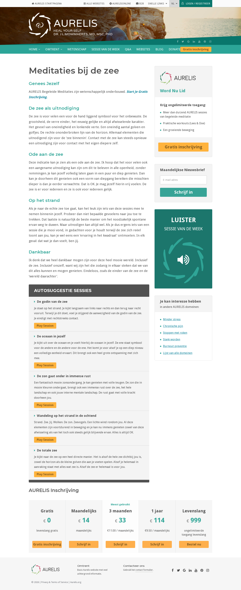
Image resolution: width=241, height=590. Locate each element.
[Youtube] (199, 41)
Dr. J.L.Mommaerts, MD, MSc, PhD (83, 34)
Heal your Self (67, 31)
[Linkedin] (194, 41)
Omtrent (52, 49)
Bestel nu (194, 544)
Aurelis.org (75, 582)
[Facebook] (177, 41)
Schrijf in (183, 192)
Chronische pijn (173, 326)
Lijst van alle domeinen (177, 353)
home (33, 49)
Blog (159, 49)
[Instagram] (210, 41)
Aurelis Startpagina (48, 3)
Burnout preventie (175, 346)
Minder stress (171, 319)
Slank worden (171, 339)
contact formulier (144, 570)
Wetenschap (76, 49)
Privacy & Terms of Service (54, 582)
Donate (174, 49)
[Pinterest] (205, 41)
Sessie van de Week (106, 49)
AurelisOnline (121, 3)
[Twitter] (183, 41)
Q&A (128, 49)
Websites (143, 49)
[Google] (188, 41)
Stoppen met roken (175, 332)
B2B (141, 3)
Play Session (45, 325)
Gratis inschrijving (196, 49)
